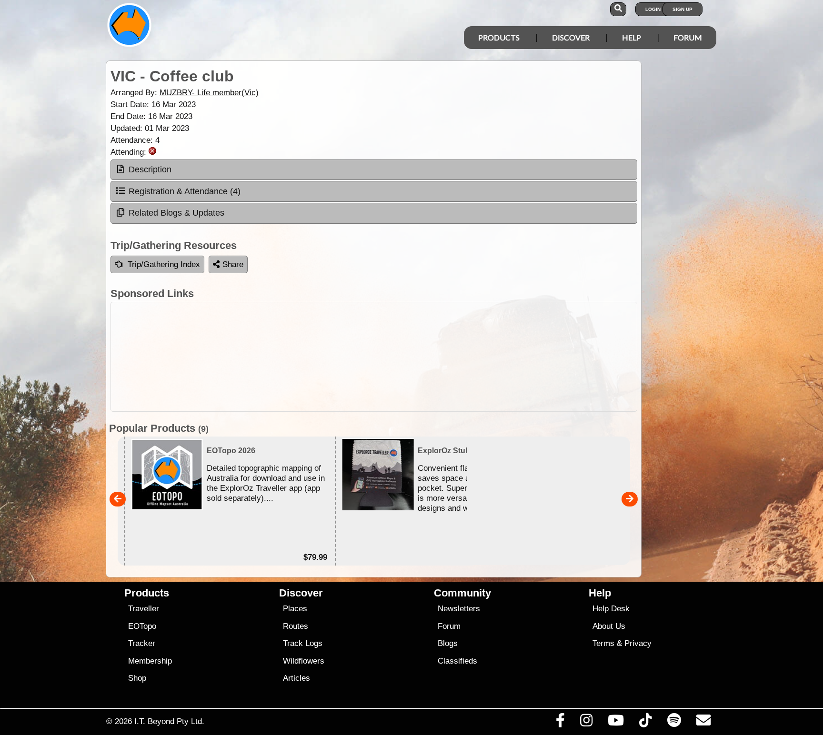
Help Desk (611, 608)
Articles (296, 678)
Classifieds (457, 660)
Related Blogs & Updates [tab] (176, 213)
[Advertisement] (374, 356)
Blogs (448, 643)
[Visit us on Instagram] (586, 722)
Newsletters (459, 608)
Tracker (141, 643)
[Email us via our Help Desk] (703, 722)
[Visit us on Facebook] (560, 722)
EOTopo (142, 626)
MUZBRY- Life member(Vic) (209, 92)
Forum (687, 37)
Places (295, 608)
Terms (603, 643)
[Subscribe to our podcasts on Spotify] (673, 722)
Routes (295, 626)
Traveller (143, 608)
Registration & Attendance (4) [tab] (185, 191)
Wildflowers (303, 660)
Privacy (638, 643)
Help (631, 37)
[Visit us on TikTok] (645, 722)
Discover (571, 37)
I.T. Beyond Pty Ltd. (169, 721)
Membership (150, 660)
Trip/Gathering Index (164, 264)
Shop (137, 678)
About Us (608, 626)
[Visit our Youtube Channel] (616, 722)
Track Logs (302, 643)
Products (499, 37)
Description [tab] (150, 169)
